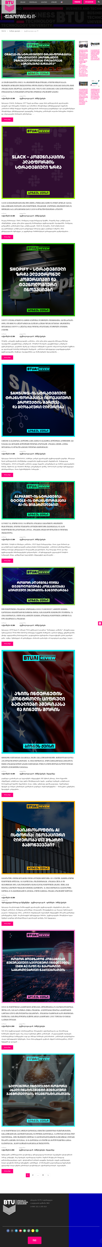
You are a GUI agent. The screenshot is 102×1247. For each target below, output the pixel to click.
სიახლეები (44, 2)
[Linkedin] (16, 1230)
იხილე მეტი (8, 118)
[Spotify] (24, 1230)
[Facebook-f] (8, 1230)
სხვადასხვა (51, 774)
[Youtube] (20, 1230)
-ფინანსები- (50, 903)
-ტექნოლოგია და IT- (26, 99)
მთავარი (22, 2)
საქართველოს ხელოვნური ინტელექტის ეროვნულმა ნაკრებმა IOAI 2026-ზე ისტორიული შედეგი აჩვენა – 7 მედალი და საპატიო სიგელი (84, 97)
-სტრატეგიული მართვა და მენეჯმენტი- (15, 903)
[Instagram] (12, 1230)
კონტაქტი (54, 2)
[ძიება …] (99, 2)
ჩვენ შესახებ (33, 2)
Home (3, 31)
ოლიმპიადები (77, 2)
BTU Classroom (89, 2)
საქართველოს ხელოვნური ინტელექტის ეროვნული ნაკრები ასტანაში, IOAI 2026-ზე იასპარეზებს (96, 55)
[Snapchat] (32, 1230)
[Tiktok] (28, 1230)
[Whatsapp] (37, 1230)
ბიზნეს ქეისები (14, 31)
